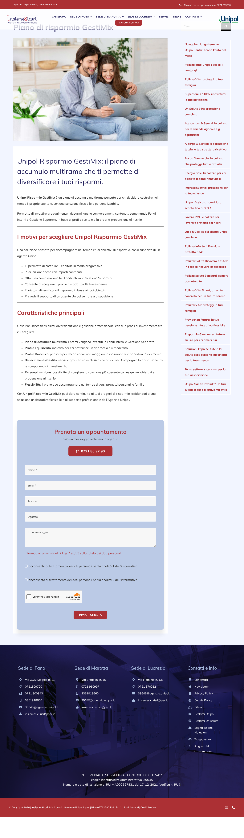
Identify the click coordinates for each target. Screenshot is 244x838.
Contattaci (201, 679)
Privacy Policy (203, 693)
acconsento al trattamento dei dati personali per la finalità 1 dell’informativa (83, 566)
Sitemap (199, 707)
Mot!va (152, 807)
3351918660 (33, 700)
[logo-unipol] (228, 17)
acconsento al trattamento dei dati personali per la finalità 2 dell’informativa (83, 580)
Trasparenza (202, 739)
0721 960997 (90, 686)
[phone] (233, 807)
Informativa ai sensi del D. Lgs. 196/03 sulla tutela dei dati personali (73, 553)
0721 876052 (147, 686)
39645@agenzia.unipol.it (41, 707)
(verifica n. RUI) (169, 784)
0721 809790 (224, 5)
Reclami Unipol (204, 714)
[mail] (226, 807)
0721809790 (33, 686)
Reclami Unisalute (206, 721)
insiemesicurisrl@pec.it (40, 714)
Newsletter (201, 686)
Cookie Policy (203, 700)
